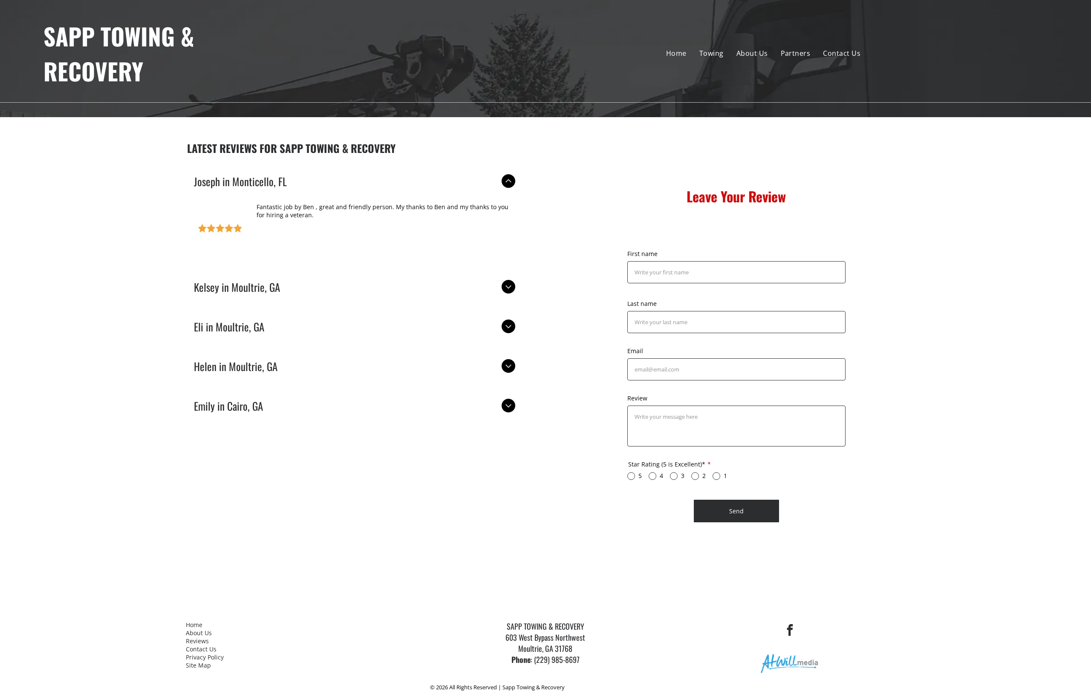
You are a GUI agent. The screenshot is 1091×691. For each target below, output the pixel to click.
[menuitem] (676, 53)
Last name (642, 303)
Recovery (93, 70)
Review (637, 398)
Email (635, 351)
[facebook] (789, 631)
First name (642, 254)
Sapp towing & (118, 35)
